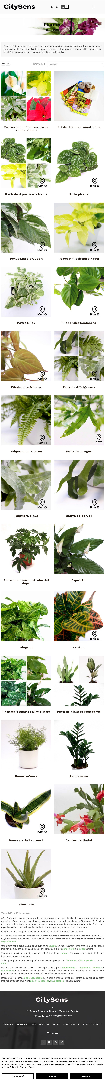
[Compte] (51, 7)
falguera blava (8, 942)
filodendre (71, 960)
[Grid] (3, 64)
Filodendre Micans (26, 387)
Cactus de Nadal (78, 840)
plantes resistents (33, 978)
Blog (56, 1024)
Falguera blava (26, 516)
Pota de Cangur (78, 451)
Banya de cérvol (79, 516)
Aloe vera (26, 904)
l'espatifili (97, 968)
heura (4, 963)
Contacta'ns (71, 1024)
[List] (8, 64)
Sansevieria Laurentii (26, 840)
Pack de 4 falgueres (79, 387)
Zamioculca (78, 776)
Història (22, 1024)
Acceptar (86, 1076)
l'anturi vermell (68, 968)
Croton (79, 647)
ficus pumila (86, 960)
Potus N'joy (26, 323)
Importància (76, 64)
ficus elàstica (57, 981)
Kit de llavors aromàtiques (78, 127)
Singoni (26, 647)
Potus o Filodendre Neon (79, 258)
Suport (8, 1024)
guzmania (85, 968)
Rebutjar (52, 1076)
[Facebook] (43, 1042)
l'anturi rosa (7, 971)
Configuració (18, 1076)
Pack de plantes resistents (79, 711)
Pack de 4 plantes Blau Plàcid (26, 711)
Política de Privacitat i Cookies (23, 1067)
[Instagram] (61, 1042)
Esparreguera (26, 776)
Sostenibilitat (40, 1024)
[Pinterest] (55, 1042)
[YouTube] (49, 1042)
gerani (65, 953)
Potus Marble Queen (26, 258)
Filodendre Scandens (78, 323)
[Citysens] (20, 7)
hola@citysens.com (62, 1016)
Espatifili (78, 580)
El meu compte (92, 1024)
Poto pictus (78, 194)
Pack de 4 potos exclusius (26, 194)
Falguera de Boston (26, 451)
